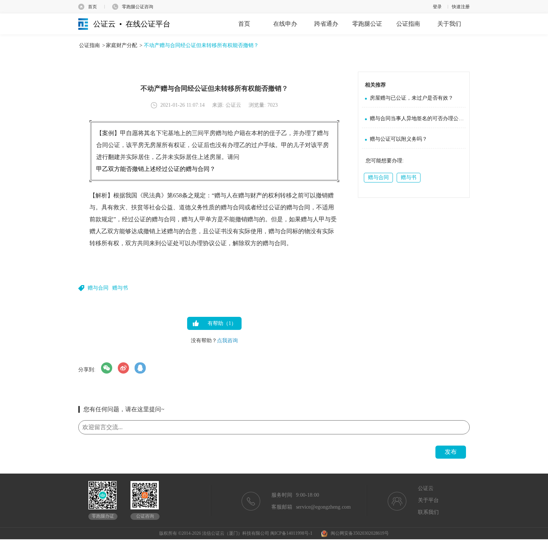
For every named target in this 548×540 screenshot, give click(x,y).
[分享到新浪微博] (123, 368)
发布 (451, 452)
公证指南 (89, 45)
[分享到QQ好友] (140, 368)
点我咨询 (227, 340)
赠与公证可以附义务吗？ (398, 139)
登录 (437, 6)
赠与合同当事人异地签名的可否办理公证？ (418, 118)
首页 (92, 6)
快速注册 (461, 6)
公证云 (426, 488)
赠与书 (120, 288)
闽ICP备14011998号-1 (291, 533)
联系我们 (428, 512)
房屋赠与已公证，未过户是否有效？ (411, 98)
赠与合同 (98, 288)
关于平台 (428, 500)
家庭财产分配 (121, 45)
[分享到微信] (106, 368)
